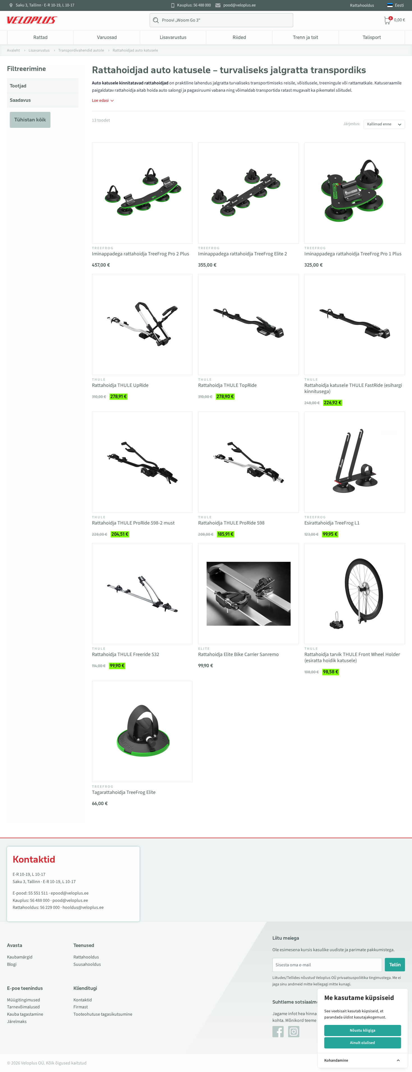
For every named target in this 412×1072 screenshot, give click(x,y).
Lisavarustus (173, 37)
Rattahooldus (362, 5)
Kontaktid (82, 1000)
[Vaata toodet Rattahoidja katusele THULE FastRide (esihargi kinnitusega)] (354, 324)
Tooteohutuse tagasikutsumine (102, 1014)
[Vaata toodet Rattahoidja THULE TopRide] (248, 324)
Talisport (372, 37)
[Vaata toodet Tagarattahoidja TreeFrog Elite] (142, 731)
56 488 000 (40, 900)
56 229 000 (50, 907)
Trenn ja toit (305, 37)
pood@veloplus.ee (239, 5)
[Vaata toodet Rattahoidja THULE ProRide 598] (248, 462)
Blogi (12, 964)
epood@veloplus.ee (70, 893)
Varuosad (107, 37)
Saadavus (20, 100)
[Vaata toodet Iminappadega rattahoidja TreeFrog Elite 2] (248, 193)
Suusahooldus (87, 964)
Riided (239, 37)
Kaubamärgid (20, 957)
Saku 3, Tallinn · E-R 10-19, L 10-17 (45, 5)
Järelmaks (17, 1021)
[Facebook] (278, 1031)
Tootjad (18, 86)
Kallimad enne (379, 124)
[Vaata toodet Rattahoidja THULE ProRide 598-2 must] (142, 462)
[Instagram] (293, 1031)
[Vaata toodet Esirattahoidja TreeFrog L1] (354, 462)
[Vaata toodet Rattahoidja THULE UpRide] (142, 324)
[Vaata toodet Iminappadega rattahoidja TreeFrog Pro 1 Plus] (354, 193)
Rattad (40, 37)
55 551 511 (38, 893)
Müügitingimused (23, 1000)
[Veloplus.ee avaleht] (32, 20)
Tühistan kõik (30, 120)
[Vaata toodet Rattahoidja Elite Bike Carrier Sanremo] (248, 593)
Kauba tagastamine (25, 1014)
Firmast (80, 1007)
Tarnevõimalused (23, 1007)
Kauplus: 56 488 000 (194, 5)
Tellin (395, 964)
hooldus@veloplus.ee (83, 907)
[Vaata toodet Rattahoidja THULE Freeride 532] (142, 593)
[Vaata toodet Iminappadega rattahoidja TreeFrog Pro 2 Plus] (142, 193)
